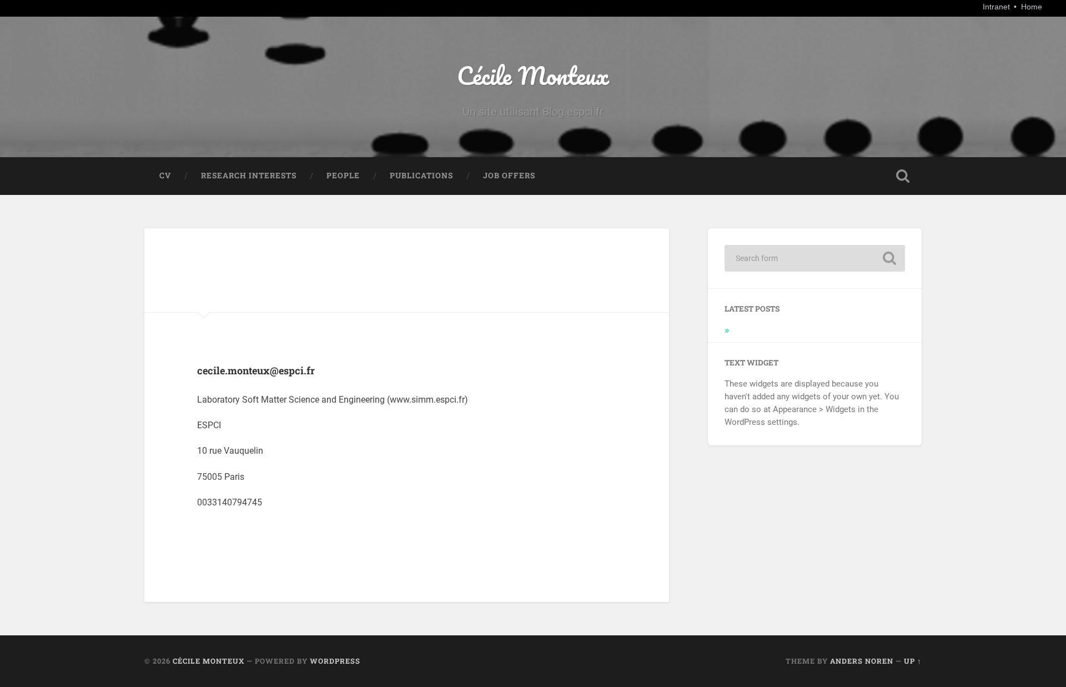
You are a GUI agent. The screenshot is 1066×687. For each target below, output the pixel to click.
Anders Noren (861, 660)
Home (1031, 6)
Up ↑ (913, 660)
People (343, 175)
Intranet (997, 6)
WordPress (335, 660)
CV (165, 175)
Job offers (509, 175)
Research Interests (248, 175)
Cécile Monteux (533, 75)
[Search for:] (815, 258)
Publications (421, 175)
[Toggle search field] (903, 176)
